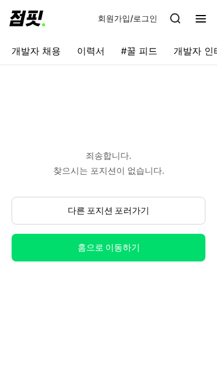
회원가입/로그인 (127, 18)
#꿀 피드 (139, 51)
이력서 (91, 51)
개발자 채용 (36, 51)
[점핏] (27, 18)
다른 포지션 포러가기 (108, 210)
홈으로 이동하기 (109, 247)
